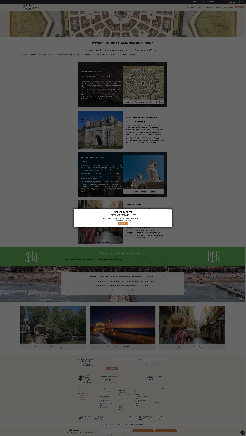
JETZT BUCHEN (123, 223)
